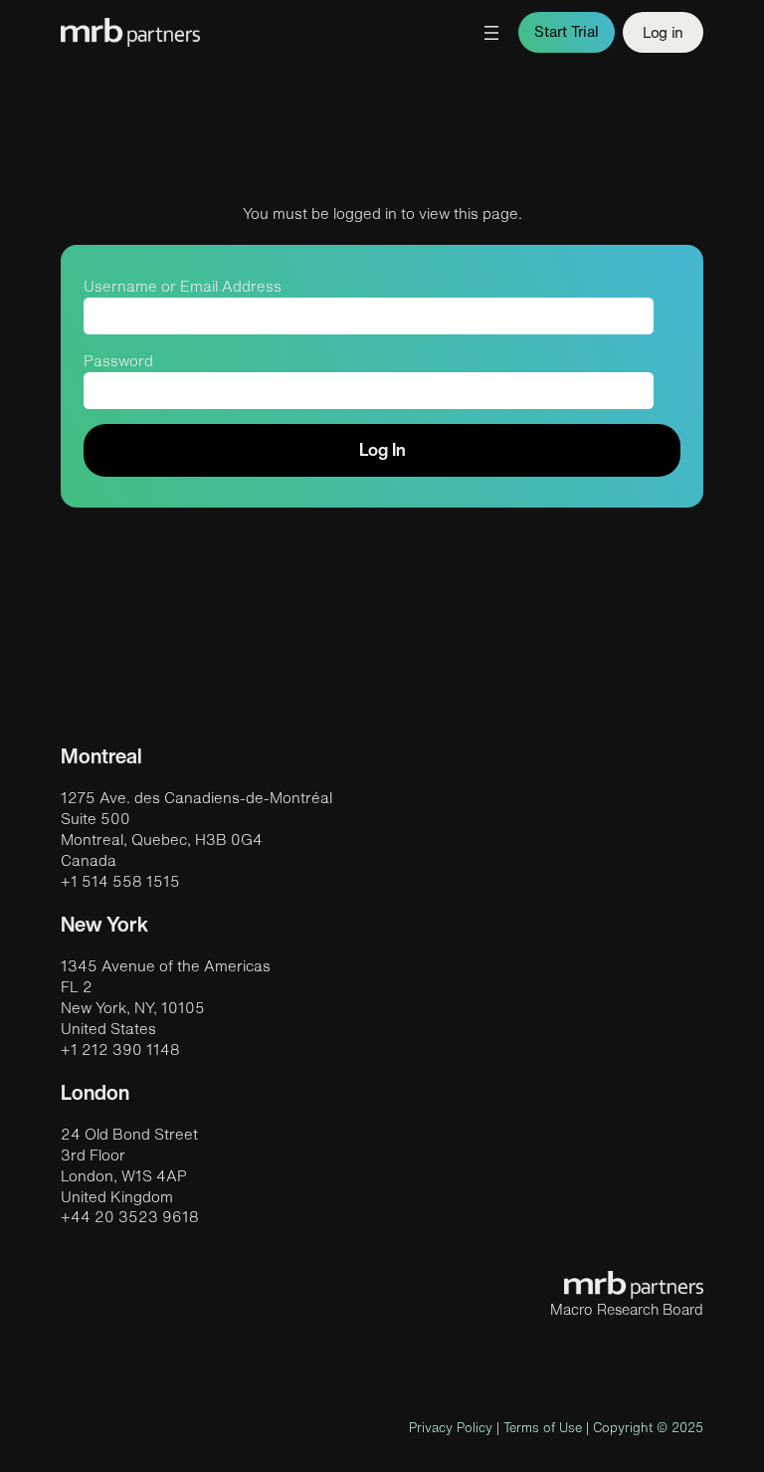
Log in (662, 32)
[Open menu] (491, 33)
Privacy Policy (450, 1427)
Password (118, 360)
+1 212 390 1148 (120, 1049)
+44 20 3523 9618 (130, 1216)
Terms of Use (542, 1427)
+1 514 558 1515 (120, 881)
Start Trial (566, 31)
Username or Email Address (183, 286)
